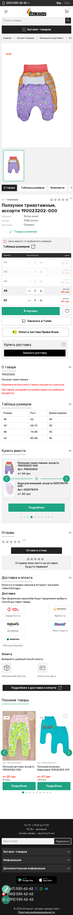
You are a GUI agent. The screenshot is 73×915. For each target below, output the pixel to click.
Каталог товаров (39, 29)
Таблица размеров (32, 187)
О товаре (9, 187)
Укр (58, 3)
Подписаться (62, 841)
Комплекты (58, 187)
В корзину (31, 311)
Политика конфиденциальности (36, 912)
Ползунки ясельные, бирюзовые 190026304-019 (53, 768)
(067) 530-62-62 (20, 889)
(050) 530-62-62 (20, 894)
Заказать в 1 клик (39, 321)
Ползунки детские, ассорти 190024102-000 (18, 768)
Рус (67, 3)
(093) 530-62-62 (20, 899)
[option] (13, 165)
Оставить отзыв (36, 550)
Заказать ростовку (35, 352)
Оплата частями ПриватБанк (39, 332)
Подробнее (36, 507)
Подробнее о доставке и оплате (33, 687)
